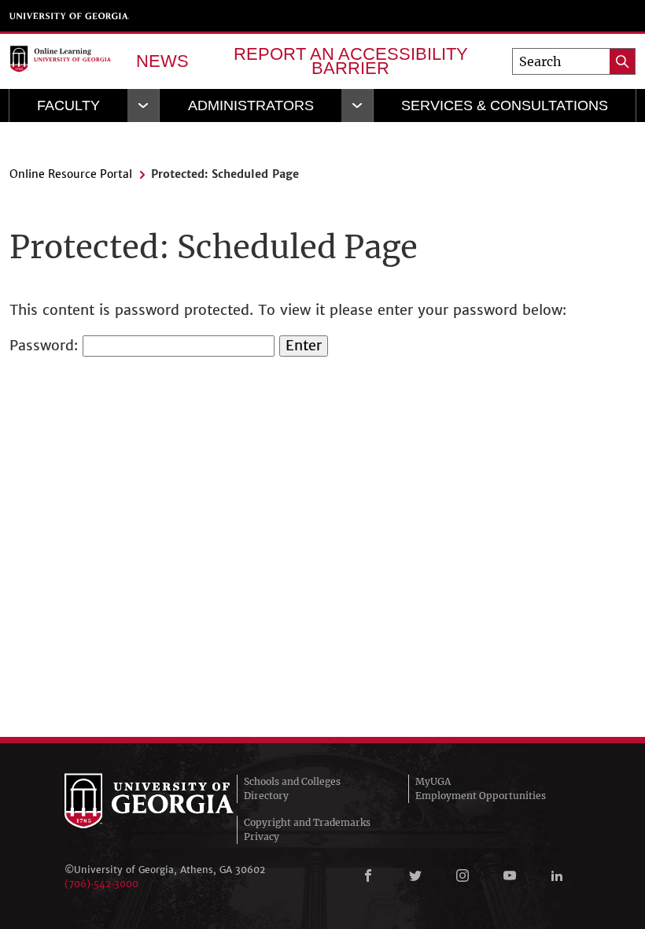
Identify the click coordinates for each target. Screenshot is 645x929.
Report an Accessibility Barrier (351, 61)
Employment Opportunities (480, 795)
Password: (46, 345)
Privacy (261, 836)
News (162, 61)
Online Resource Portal (70, 174)
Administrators (251, 105)
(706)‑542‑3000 (101, 884)
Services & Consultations (504, 105)
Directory (266, 795)
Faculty (68, 105)
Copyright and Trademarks (307, 822)
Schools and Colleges (292, 781)
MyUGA (433, 781)
